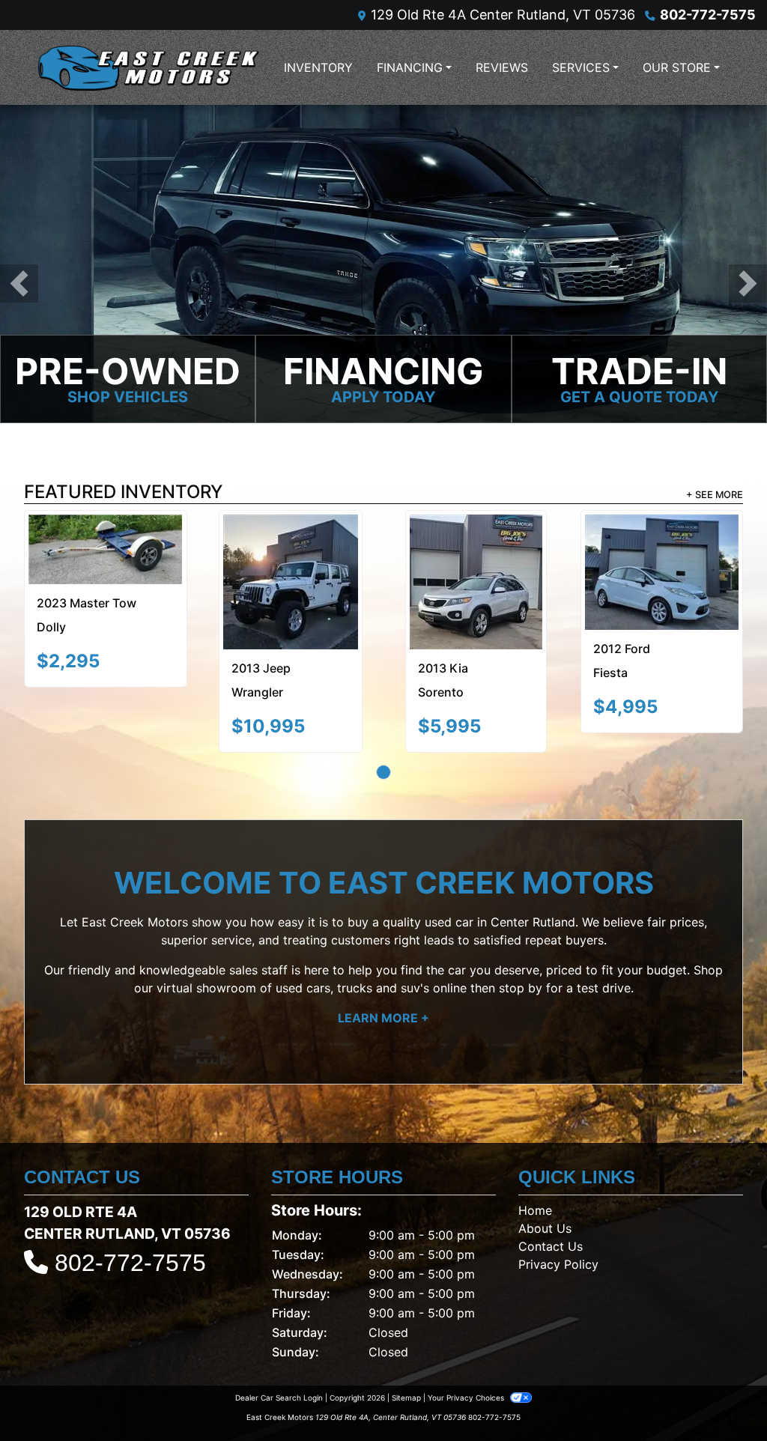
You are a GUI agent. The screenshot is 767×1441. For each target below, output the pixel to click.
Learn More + (383, 971)
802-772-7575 (708, 14)
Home (535, 1163)
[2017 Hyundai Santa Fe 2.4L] (136, 551)
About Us (545, 1181)
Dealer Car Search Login (279, 1351)
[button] (19, 283)
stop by (520, 941)
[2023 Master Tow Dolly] (384, 559)
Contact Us (550, 1199)
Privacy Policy (558, 1217)
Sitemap (406, 1351)
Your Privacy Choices (467, 1351)
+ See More (714, 496)
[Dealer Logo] (147, 67)
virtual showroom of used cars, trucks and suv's (293, 941)
